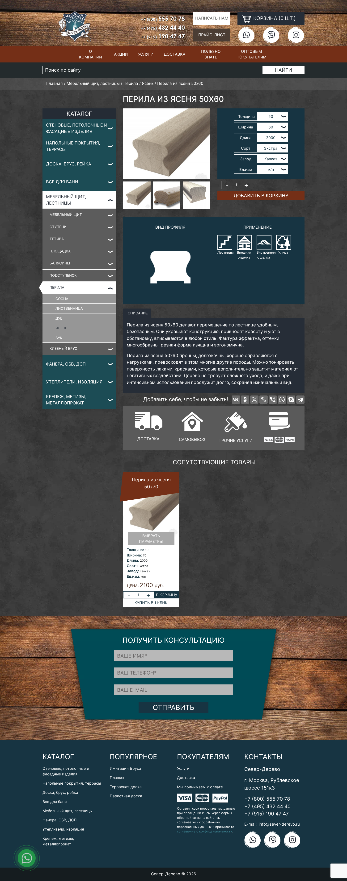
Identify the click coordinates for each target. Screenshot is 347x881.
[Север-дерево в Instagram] (296, 34)
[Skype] (291, 399)
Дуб (59, 318)
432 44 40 (163, 27)
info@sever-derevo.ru (279, 824)
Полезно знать (211, 54)
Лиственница (69, 308)
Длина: (133, 560)
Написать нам (211, 18)
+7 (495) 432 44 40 (267, 806)
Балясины (60, 263)
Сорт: (131, 566)
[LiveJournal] (263, 399)
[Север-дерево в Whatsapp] (246, 34)
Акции (121, 54)
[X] (254, 399)
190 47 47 (163, 36)
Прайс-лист (211, 35)
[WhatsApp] (282, 399)
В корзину (166, 595)
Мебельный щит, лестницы (66, 200)
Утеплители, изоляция (74, 381)
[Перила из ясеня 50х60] (166, 143)
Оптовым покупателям (252, 54)
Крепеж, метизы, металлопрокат (66, 399)
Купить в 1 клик (151, 602)
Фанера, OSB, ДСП (66, 364)
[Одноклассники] (245, 399)
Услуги (145, 54)
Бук (58, 338)
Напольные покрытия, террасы (73, 146)
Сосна (61, 298)
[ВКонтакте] (236, 399)
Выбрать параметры (151, 538)
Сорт (245, 148)
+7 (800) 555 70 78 (267, 799)
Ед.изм (245, 169)
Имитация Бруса (125, 768)
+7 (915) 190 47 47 (266, 814)
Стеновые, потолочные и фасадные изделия (76, 128)
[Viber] (273, 399)
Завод (245, 158)
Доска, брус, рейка (68, 163)
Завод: (133, 571)
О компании (90, 54)
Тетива (57, 239)
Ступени (58, 227)
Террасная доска (126, 786)
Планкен (117, 777)
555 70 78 (163, 18)
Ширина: (134, 555)
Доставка (174, 54)
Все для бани (62, 181)
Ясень (61, 328)
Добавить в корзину (261, 195)
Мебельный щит (66, 214)
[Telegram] (300, 399)
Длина (245, 137)
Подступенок (63, 275)
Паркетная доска (126, 796)
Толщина (246, 116)
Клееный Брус (63, 348)
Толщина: (135, 550)
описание (137, 313)
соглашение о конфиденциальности (204, 831)
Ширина (245, 127)
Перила (57, 287)
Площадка (60, 251)
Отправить (173, 707)
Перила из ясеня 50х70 (151, 483)
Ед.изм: (133, 576)
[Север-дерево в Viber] (271, 34)
